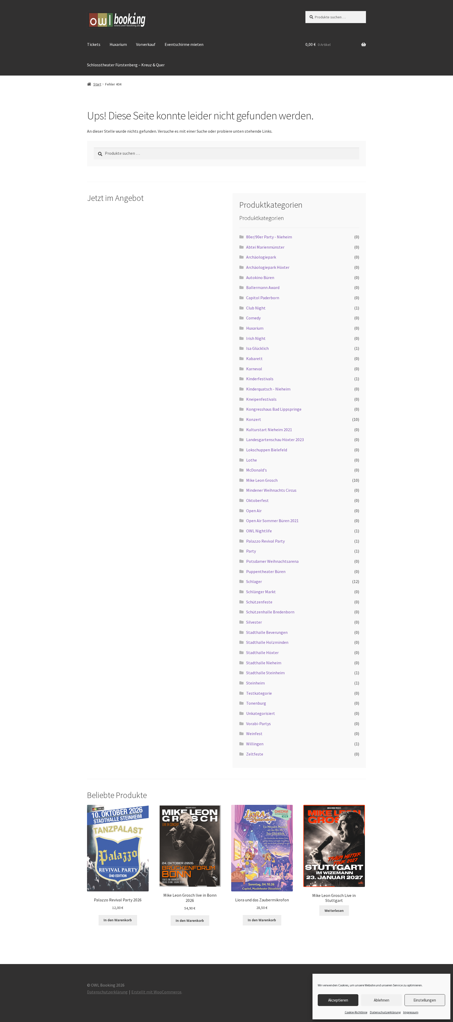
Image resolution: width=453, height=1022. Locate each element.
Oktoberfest (257, 500)
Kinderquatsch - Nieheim (268, 389)
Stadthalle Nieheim (263, 662)
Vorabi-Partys (258, 723)
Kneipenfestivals (261, 399)
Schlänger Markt (261, 591)
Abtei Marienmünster (265, 247)
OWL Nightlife (259, 530)
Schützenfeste (259, 601)
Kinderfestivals (259, 378)
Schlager (254, 581)
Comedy (253, 317)
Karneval (254, 368)
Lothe (251, 460)
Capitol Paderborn (262, 297)
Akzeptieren (338, 1000)
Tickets (93, 44)
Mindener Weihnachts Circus (271, 490)
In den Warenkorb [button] (118, 920)
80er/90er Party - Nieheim (269, 236)
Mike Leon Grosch (262, 480)
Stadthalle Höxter (262, 652)
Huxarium (118, 44)
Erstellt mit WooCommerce (156, 991)
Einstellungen (424, 1000)
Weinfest (254, 733)
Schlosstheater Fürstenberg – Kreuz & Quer (126, 64)
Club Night (256, 308)
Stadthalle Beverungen (267, 632)
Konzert (253, 419)
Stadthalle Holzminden (267, 642)
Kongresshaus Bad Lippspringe (273, 409)
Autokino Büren (260, 277)
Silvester (254, 622)
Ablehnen (381, 1000)
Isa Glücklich (257, 348)
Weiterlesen (334, 910)
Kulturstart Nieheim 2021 (269, 429)
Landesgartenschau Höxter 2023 (275, 439)
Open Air (254, 510)
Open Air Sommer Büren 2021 (272, 520)
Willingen (254, 743)
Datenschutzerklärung (385, 1012)
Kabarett (254, 358)
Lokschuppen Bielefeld (266, 449)
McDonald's (256, 470)
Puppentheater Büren (265, 571)
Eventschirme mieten (184, 44)
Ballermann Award (262, 287)
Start (97, 84)
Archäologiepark (261, 257)
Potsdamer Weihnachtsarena (272, 561)
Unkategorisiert (260, 713)
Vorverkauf (145, 44)
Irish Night (256, 338)
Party (251, 551)
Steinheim (255, 683)
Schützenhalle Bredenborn (270, 611)
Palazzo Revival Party (265, 541)
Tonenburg (256, 703)
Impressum (410, 1012)
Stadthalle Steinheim (265, 672)
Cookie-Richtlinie (356, 1012)
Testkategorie (259, 693)
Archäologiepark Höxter (267, 267)
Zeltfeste (254, 754)
